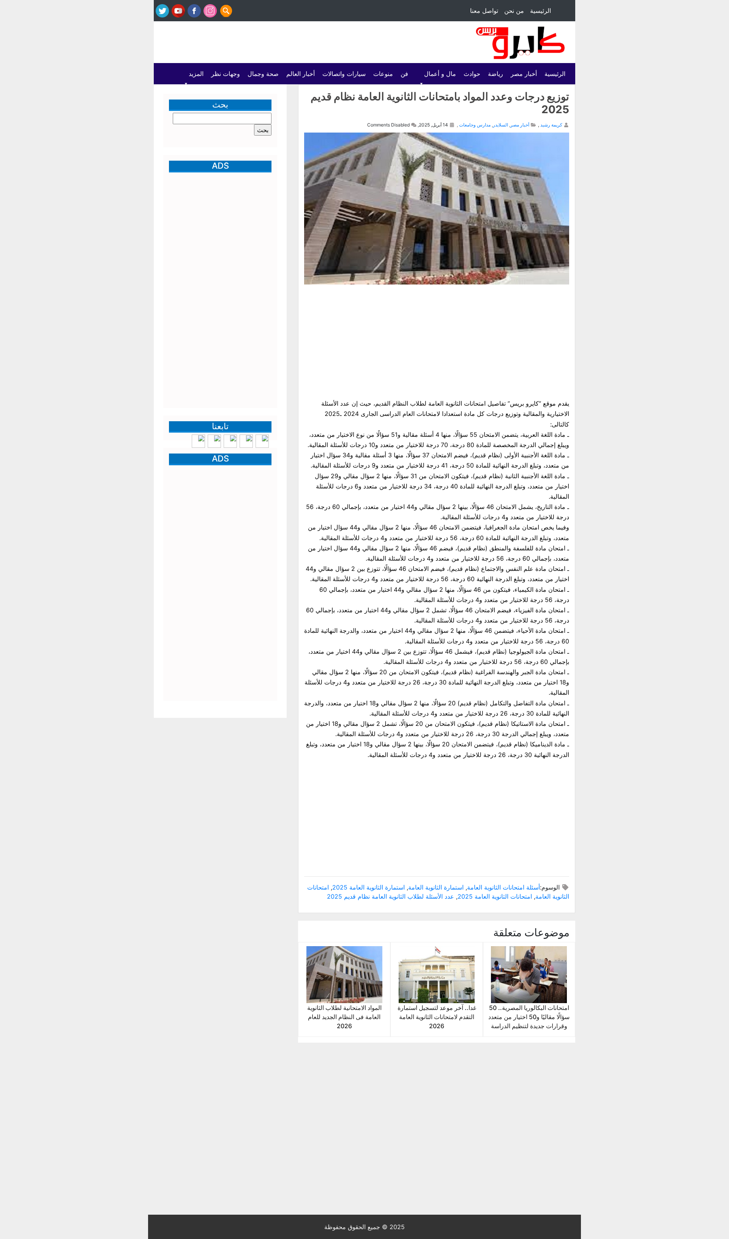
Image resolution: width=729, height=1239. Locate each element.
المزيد (196, 73)
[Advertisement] (293, 43)
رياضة (495, 73)
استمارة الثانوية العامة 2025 (368, 887)
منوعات (383, 73)
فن (404, 73)
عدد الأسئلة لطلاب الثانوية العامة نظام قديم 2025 (390, 896)
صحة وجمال (263, 73)
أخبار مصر (524, 73)
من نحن (514, 10)
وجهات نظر (225, 73)
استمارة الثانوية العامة (436, 887)
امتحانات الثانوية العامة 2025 (495, 896)
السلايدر (500, 125)
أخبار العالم (300, 73)
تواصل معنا (484, 10)
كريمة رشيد (551, 125)
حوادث (472, 73)
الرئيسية (540, 10)
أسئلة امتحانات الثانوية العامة (503, 887)
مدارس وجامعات (475, 125)
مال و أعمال (440, 73)
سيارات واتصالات (344, 73)
